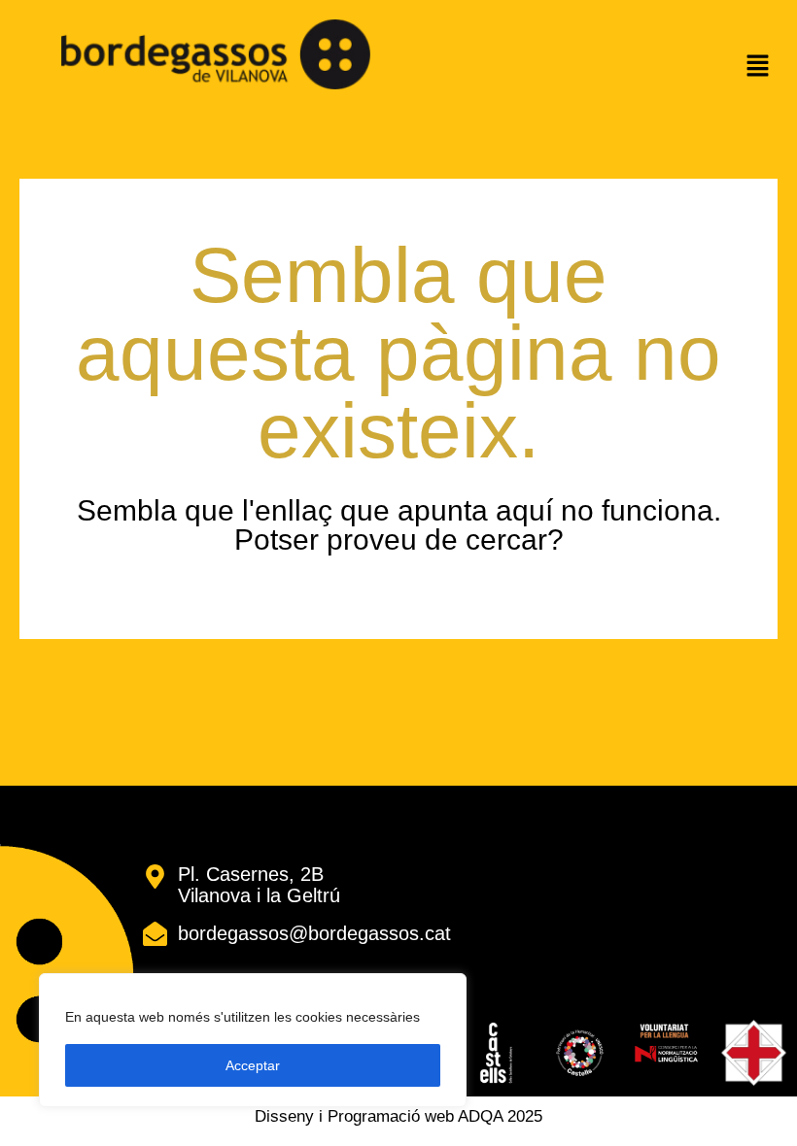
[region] (253, 1040)
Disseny (284, 1116)
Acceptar (252, 1065)
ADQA (480, 1116)
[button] (758, 68)
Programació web (391, 1116)
